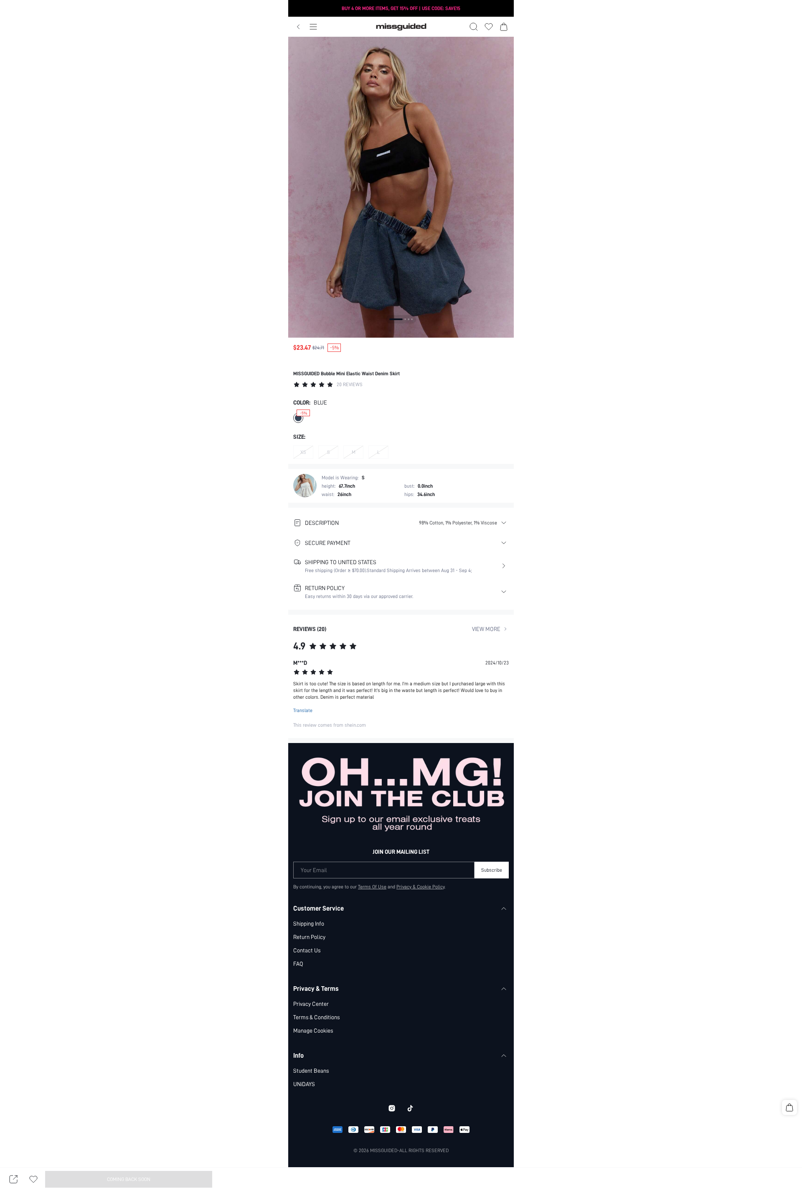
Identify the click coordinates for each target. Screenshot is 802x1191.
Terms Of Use (372, 887)
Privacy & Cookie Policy (420, 887)
